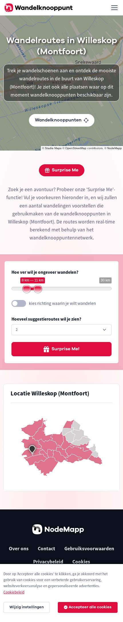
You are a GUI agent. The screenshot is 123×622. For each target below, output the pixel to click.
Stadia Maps (53, 148)
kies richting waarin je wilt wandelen (62, 303)
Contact (46, 548)
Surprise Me (65, 170)
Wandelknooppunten (58, 120)
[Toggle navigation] (114, 8)
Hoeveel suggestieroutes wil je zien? (46, 319)
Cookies (81, 562)
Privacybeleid (48, 562)
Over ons (19, 548)
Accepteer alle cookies (90, 607)
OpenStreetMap (75, 148)
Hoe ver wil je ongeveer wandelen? (44, 272)
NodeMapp (114, 148)
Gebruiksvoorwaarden (89, 548)
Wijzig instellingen (26, 607)
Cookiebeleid (13, 592)
